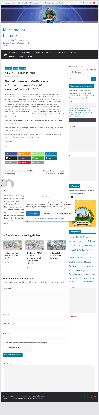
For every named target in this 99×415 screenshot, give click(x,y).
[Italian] (93, 70)
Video (71, 281)
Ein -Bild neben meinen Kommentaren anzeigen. (26, 343)
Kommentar (8, 288)
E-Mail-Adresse (9, 324)
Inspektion (83, 254)
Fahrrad (38, 52)
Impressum (61, 218)
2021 (89, 237)
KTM (80, 257)
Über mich (13, 52)
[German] (91, 70)
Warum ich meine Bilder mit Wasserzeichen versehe (53, 172)
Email (71, 101)
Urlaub (80, 278)
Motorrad (26, 52)
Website (6, 333)
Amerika (72, 242)
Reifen (70, 270)
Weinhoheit (89, 281)
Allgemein (61, 52)
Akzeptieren (33, 213)
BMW (70, 246)
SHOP (30, 57)
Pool (94, 267)
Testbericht (73, 278)
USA (83, 278)
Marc (18, 77)
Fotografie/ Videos (16, 57)
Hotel (78, 254)
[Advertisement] (82, 139)
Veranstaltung (90, 278)
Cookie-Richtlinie (39, 218)
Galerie (77, 250)
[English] (87, 70)
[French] (89, 70)
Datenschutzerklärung (51, 218)
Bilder (91, 241)
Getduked (87, 249)
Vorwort (75, 281)
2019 (81, 236)
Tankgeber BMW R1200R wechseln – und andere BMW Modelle (34, 258)
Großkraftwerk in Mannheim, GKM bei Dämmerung (19, 172)
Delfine (74, 246)
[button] (72, 197)
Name (6, 314)
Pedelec (84, 267)
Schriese (92, 270)
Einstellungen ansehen (64, 213)
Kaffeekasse (74, 193)
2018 (76, 237)
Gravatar (11, 343)
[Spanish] (95, 70)
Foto (94, 246)
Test (93, 274)
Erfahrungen (81, 246)
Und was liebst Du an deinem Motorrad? (55, 255)
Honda (75, 254)
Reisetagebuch (83, 270)
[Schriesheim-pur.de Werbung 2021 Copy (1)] (82, 201)
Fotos (71, 250)
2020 (86, 237)
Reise (75, 270)
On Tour (49, 52)
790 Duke (71, 237)
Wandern (81, 281)
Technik (73, 52)
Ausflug (78, 242)
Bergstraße (83, 242)
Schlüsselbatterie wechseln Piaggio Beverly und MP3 (46, 3)
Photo (90, 266)
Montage (87, 262)
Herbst (71, 254)
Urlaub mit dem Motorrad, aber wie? (12, 255)
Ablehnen (47, 213)
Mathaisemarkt (79, 262)
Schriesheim (76, 274)
